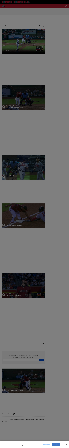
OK (56, 444)
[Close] (66, 444)
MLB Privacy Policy (24, 446)
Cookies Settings (46, 444)
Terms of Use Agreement (35, 446)
